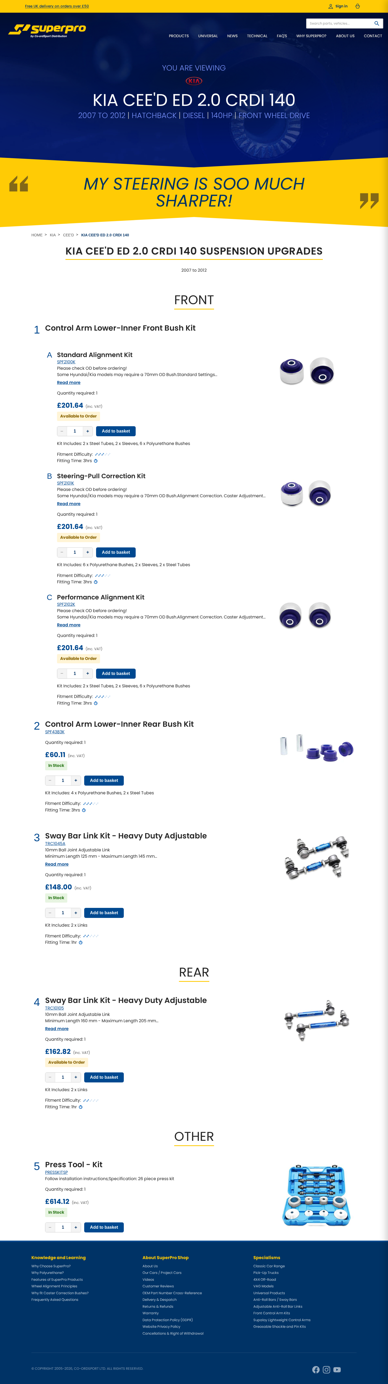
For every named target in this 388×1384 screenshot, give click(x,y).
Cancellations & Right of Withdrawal (173, 1333)
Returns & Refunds (158, 1306)
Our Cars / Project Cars (162, 1272)
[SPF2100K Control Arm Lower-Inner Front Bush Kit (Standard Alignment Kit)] (307, 373)
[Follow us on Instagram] (326, 1369)
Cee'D (68, 235)
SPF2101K (65, 483)
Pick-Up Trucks (266, 1272)
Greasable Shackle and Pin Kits (279, 1326)
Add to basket (116, 431)
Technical (257, 36)
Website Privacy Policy (161, 1326)
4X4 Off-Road (264, 1279)
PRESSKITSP (56, 1172)
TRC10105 (54, 1008)
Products (179, 36)
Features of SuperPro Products (57, 1279)
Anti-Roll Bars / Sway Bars (275, 1299)
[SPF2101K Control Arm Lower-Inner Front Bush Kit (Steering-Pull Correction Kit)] (307, 495)
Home (36, 235)
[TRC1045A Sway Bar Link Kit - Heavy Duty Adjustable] (317, 857)
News (232, 36)
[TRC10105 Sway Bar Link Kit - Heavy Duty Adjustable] (317, 1020)
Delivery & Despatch (160, 1299)
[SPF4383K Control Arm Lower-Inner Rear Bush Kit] (317, 746)
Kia (53, 235)
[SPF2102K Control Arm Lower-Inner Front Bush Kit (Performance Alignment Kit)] (307, 618)
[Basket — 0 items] (357, 6)
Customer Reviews (158, 1286)
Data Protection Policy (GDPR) (168, 1319)
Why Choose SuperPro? (51, 1266)
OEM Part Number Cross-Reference (172, 1293)
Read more (69, 382)
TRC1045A (55, 844)
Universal (208, 36)
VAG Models (263, 1286)
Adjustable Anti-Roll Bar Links (277, 1306)
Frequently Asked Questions (54, 1299)
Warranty (151, 1313)
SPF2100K (66, 362)
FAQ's (282, 36)
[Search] (377, 23)
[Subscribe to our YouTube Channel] (337, 1369)
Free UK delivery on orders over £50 (57, 6)
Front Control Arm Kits (271, 1313)
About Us (345, 36)
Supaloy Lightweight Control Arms (282, 1319)
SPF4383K (55, 732)
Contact (373, 36)
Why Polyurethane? (47, 1272)
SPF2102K (66, 604)
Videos (148, 1279)
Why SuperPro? (311, 36)
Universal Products (269, 1293)
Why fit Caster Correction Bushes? (60, 1293)
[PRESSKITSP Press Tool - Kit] (317, 1194)
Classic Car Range (269, 1266)
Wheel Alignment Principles (54, 1286)
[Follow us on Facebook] (316, 1369)
